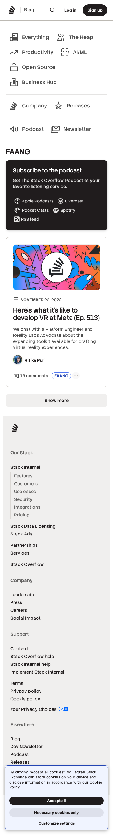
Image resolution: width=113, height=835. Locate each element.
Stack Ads (21, 534)
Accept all (56, 800)
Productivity (37, 52)
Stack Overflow (27, 564)
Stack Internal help (30, 664)
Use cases (25, 491)
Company (34, 105)
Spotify (68, 210)
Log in (70, 10)
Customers (26, 483)
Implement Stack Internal (37, 672)
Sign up (95, 10)
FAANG (61, 375)
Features (23, 476)
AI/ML (80, 52)
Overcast (74, 201)
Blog (15, 738)
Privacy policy (26, 691)
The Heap (81, 37)
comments (34, 375)
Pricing (22, 515)
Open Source (38, 67)
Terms (16, 683)
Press (16, 602)
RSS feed (30, 219)
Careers (18, 610)
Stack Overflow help (32, 656)
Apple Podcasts (38, 201)
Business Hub (39, 82)
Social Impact (25, 618)
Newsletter (77, 129)
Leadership (22, 594)
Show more (57, 400)
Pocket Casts (35, 210)
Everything (35, 37)
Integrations (27, 507)
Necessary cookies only (56, 812)
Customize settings (57, 823)
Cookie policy (25, 699)
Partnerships (24, 545)
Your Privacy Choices (34, 709)
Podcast (33, 129)
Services (19, 553)
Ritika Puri (35, 360)
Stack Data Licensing (33, 526)
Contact (19, 648)
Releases (78, 105)
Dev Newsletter (26, 746)
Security (23, 499)
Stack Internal (25, 467)
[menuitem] (52, 10)
